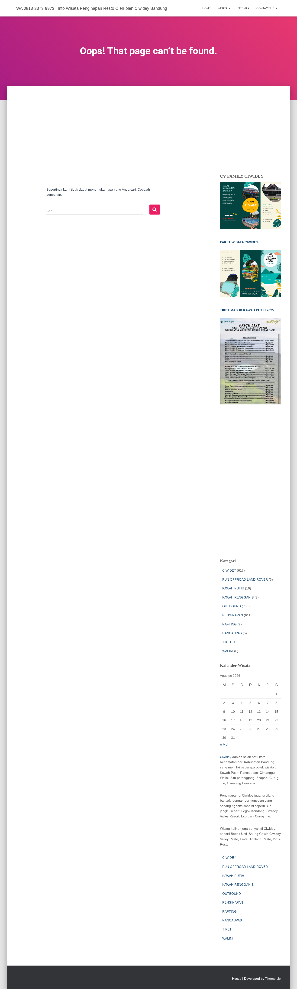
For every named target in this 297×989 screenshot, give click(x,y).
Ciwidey (225, 757)
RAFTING (229, 624)
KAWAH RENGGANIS (238, 597)
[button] (229, 8)
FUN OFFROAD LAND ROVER (245, 579)
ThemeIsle (273, 978)
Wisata (223, 8)
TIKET (227, 642)
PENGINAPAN (232, 615)
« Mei (224, 744)
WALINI (227, 651)
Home (206, 8)
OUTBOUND (231, 606)
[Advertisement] (148, 120)
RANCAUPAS (232, 633)
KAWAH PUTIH (233, 588)
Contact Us (265, 8)
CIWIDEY (229, 570)
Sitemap (243, 8)
